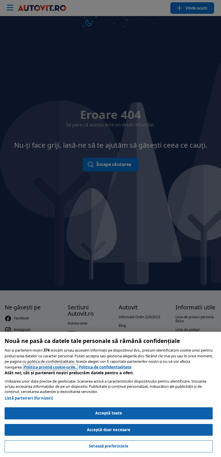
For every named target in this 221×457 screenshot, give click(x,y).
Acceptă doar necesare (109, 429)
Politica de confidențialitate (105, 367)
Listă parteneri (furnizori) (29, 398)
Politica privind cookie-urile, (50, 367)
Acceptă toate (108, 413)
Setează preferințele (108, 446)
